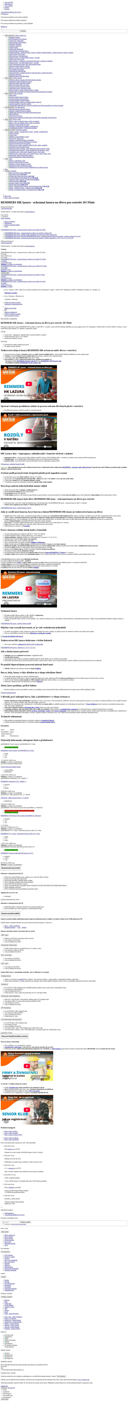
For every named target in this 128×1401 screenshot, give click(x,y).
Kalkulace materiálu (10, 1270)
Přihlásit (25, 1222)
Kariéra (6, 7)
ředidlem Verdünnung (38, 542)
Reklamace (7, 1285)
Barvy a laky (8, 119)
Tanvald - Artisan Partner (11, 1327)
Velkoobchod (8, 4)
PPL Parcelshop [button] (5, 1008)
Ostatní (3, 1277)
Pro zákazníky (5, 1252)
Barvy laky (7, 196)
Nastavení (4, 1388)
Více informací (61, 1376)
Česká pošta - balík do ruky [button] (8, 945)
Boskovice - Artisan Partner (12, 1320)
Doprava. (40, 681)
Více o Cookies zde (83, 1379)
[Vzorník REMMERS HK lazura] (12, 636)
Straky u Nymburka (10, 1318)
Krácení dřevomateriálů (11, 1268)
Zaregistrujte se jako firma (12, 1047)
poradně (27, 526)
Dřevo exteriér (9, 93)
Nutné (5, 1390)
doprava (10, 1149)
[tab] (64, 935)
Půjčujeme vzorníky (10, 293)
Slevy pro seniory (34, 1091)
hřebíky (24, 927)
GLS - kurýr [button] (4, 963)
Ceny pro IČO (8, 2)
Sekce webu (4, 1232)
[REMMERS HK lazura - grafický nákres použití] (16, 623)
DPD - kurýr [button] (4, 935)
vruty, (19, 927)
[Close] (1, 1207)
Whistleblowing (9, 1290)
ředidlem (38, 668)
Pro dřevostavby (9, 107)
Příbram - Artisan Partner (11, 1325)
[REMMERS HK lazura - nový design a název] (16, 508)
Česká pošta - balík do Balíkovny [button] (10, 996)
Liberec (6, 1310)
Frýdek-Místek (8, 1305)
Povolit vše (11, 1388)
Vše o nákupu (8, 5)
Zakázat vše (4, 1386)
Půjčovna (7, 1265)
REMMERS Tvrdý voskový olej (30, 363)
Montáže (7, 1263)
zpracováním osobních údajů (18, 1224)
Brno (5, 1302)
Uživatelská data (8, 1395)
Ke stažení (7, 1287)
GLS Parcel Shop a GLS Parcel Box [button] (11, 1019)
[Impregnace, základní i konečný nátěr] (12, 464)
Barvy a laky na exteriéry (11, 198)
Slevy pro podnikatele (10, 1260)
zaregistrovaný (13, 1087)
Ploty (6, 159)
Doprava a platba (9, 1257)
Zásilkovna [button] (4, 984)
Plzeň (6, 1312)
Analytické (6, 1392)
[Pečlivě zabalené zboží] (8, 693)
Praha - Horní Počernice (11, 1313)
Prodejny (7, 171)
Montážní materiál (10, 130)
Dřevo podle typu (9, 35)
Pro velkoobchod (9, 1283)
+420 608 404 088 (11, 12)
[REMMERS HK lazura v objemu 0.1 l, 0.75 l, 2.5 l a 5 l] (18, 647)
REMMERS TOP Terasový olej (51, 361)
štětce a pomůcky (15, 926)
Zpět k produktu (5, 218)
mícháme (11, 1187)
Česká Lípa (7, 1303)
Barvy (6, 926)
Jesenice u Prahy (9, 1307)
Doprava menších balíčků (12, 225)
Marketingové (7, 1393)
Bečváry (6, 1300)
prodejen (11, 1168)
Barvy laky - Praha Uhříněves (13, 1317)
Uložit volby (4, 1399)
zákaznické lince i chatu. (32, 707)
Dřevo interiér (8, 78)
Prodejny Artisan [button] (5, 976)
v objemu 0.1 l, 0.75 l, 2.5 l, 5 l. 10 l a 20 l (30, 644)
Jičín (5, 1308)
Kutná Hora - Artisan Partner (13, 1322)
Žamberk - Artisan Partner (12, 1328)
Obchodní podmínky (10, 1288)
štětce (19, 562)
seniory (48, 711)
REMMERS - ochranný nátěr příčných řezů (77, 467)
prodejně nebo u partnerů (69, 709)
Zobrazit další (5, 273)
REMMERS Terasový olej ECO (27, 361)
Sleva (6, 226)
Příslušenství (8, 223)
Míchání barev (8, 1267)
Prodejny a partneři (6, 1297)
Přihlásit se (4, 26)
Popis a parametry (9, 221)
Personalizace (7, 1397)
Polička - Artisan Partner (11, 1323)
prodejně (21, 979)
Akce (6, 169)
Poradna (6, 1258)
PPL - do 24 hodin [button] (6, 955)
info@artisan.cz (30, 212)
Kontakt (6, 9)
